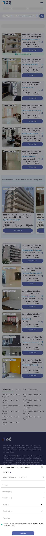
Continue (23, 533)
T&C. (12, 526)
